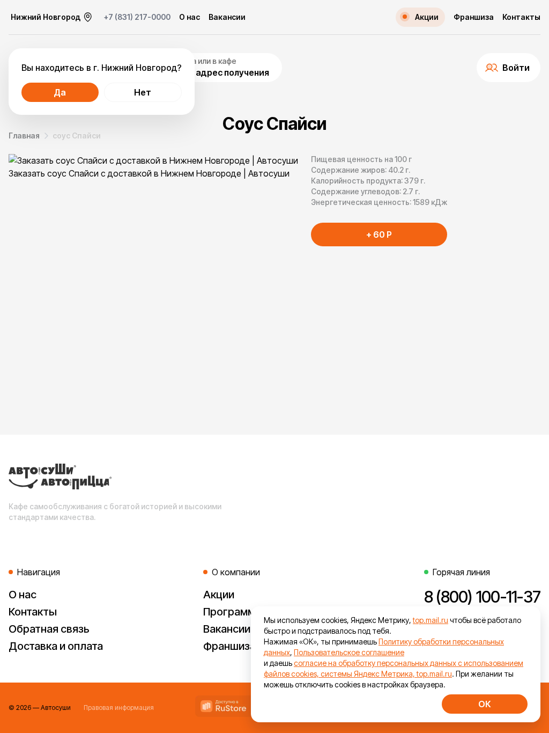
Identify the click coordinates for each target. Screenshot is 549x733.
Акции (218, 594)
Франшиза (474, 17)
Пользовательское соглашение (349, 652)
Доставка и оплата (56, 646)
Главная (24, 135)
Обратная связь (49, 628)
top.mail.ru (430, 620)
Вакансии (227, 17)
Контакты (521, 17)
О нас (189, 17)
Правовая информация (119, 707)
